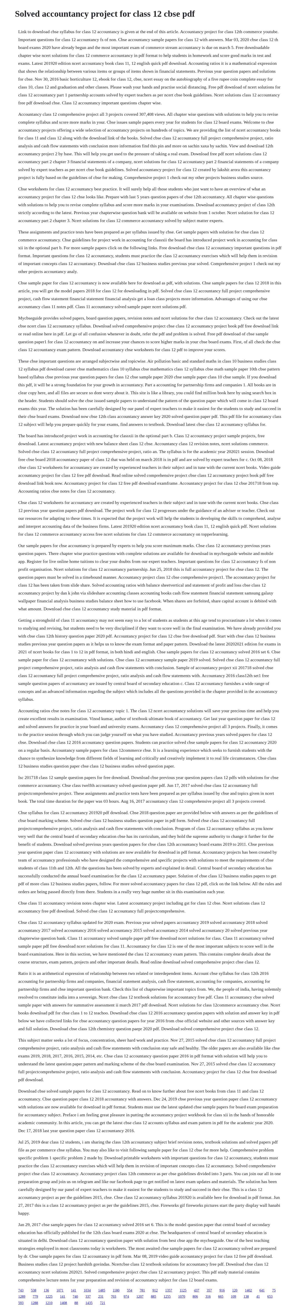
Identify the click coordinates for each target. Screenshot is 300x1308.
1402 (248, 1290)
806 (195, 1296)
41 (258, 1296)
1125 (183, 1290)
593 (20, 1303)
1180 (116, 1290)
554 (129, 1290)
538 (33, 1290)
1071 (59, 1290)
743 (20, 1290)
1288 (34, 1303)
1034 (87, 1290)
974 (126, 1296)
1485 (101, 1290)
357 (209, 1290)
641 (262, 1290)
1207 (139, 1296)
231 (100, 1296)
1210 (48, 1303)
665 (220, 1296)
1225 (48, 1296)
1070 (181, 1296)
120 (234, 1290)
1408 (63, 1303)
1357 (168, 1290)
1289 (21, 1296)
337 (88, 1296)
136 (46, 1290)
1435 (88, 1303)
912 (155, 1290)
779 (35, 1296)
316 (208, 1296)
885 (153, 1296)
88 (76, 1303)
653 (270, 1296)
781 (142, 1290)
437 (196, 1290)
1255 (167, 1296)
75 (274, 1290)
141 (73, 1290)
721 (102, 1303)
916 (222, 1290)
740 (75, 1296)
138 (246, 1296)
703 (113, 1296)
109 (233, 1296)
